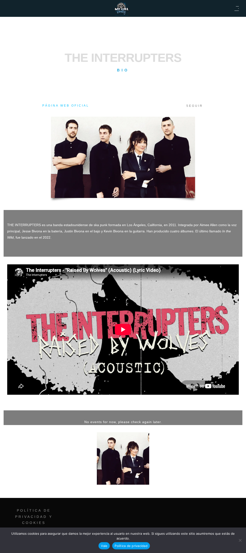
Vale (104, 546)
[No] (240, 540)
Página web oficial (65, 105)
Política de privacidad (131, 546)
